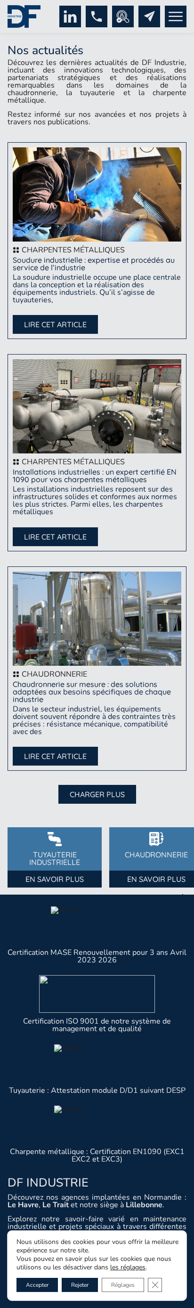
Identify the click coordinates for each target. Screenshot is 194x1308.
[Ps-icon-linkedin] (70, 16)
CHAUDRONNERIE (54, 674)
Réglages (123, 1285)
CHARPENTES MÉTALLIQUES (73, 250)
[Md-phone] (96, 16)
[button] (97, 794)
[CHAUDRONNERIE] (156, 839)
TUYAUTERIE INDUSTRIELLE (54, 858)
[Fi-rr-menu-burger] (175, 16)
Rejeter (80, 1285)
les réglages (128, 1267)
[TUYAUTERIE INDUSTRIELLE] (55, 839)
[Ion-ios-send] (149, 16)
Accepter (37, 1285)
